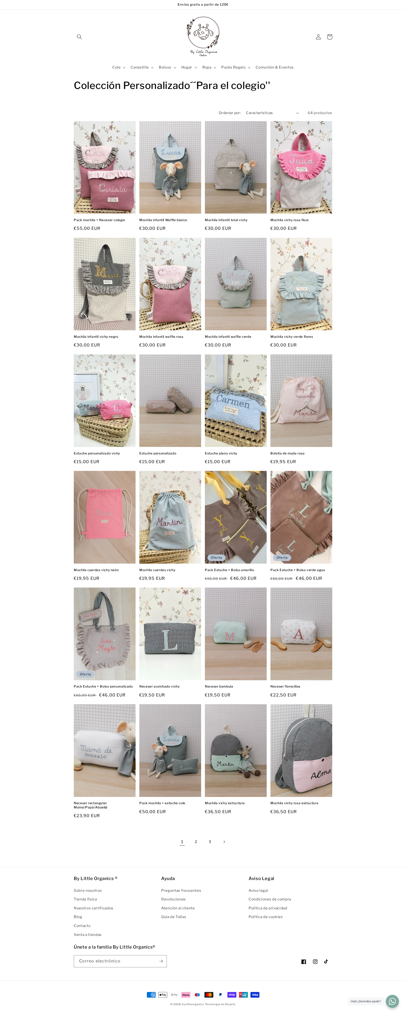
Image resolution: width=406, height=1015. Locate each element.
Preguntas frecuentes (181, 890)
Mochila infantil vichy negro (96, 336)
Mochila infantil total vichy (226, 220)
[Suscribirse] (161, 961)
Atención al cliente (178, 908)
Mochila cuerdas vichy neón (96, 570)
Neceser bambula (219, 686)
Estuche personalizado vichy (97, 453)
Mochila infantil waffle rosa (161, 336)
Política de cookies (266, 917)
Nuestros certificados (93, 908)
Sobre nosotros (88, 890)
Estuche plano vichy (221, 453)
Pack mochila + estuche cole (162, 803)
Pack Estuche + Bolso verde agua (297, 570)
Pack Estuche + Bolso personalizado (103, 686)
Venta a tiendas (88, 934)
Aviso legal (258, 890)
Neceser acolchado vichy (159, 686)
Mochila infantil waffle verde (228, 336)
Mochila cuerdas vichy (157, 570)
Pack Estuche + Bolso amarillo (229, 570)
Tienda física (85, 899)
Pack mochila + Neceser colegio (99, 220)
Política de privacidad (268, 908)
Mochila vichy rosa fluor (289, 220)
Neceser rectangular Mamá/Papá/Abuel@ (90, 805)
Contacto (82, 925)
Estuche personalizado (157, 453)
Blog (78, 917)
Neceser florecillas (285, 686)
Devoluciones (173, 899)
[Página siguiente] (224, 841)
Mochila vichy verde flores (291, 336)
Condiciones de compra (270, 899)
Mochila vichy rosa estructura (294, 803)
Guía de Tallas (173, 917)
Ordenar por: (230, 113)
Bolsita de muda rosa (287, 453)
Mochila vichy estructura (225, 803)
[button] (79, 36)
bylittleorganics (193, 1004)
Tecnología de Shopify (220, 1004)
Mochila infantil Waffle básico (163, 220)
